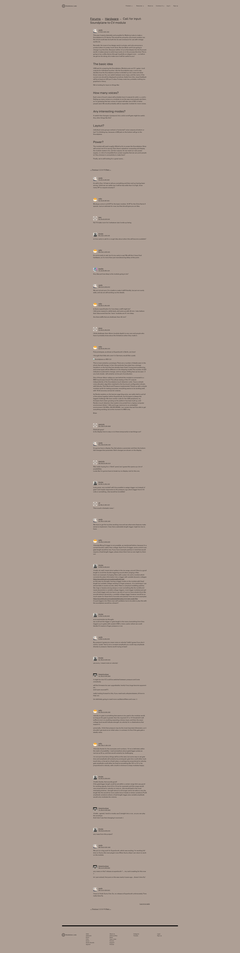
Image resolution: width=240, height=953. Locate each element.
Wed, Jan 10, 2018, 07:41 (104, 287)
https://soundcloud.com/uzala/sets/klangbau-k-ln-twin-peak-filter (115, 599)
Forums (95, 18)
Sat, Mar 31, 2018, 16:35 (104, 305)
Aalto (87, 934)
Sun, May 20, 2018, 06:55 (104, 676)
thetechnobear (103, 674)
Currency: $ (159, 6)
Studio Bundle (90, 942)
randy (100, 30)
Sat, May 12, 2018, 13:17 (104, 504)
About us (150, 6)
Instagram (136, 934)
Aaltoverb (88, 936)
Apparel (88, 944)
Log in (168, 6)
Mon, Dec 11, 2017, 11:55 (104, 235)
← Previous (94, 170)
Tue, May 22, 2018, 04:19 (104, 778)
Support (112, 942)
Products (128, 6)
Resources (139, 6)
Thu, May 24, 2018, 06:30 (104, 810)
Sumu (87, 941)
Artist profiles (113, 936)
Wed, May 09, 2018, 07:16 (104, 463)
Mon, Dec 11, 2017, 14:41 (104, 252)
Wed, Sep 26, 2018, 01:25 (104, 830)
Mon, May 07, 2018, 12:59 (104, 444)
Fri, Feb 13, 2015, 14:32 (103, 32)
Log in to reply (145, 904)
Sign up (175, 6)
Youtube (135, 936)
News (111, 937)
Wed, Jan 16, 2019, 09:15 (104, 890)
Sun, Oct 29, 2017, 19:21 (104, 200)
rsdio (100, 199)
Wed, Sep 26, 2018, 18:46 (104, 847)
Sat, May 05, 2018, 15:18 (104, 348)
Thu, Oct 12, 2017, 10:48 (103, 179)
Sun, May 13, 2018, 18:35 (104, 521)
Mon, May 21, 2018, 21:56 (104, 745)
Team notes (113, 939)
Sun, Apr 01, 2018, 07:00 (104, 330)
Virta (87, 939)
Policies (112, 944)
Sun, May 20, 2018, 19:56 (104, 712)
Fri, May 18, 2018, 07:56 (104, 639)
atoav (100, 328)
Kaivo (87, 937)
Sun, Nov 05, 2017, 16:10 (104, 219)
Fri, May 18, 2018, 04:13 (104, 567)
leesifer (101, 269)
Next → (108, 170)
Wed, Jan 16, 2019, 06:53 (104, 868)
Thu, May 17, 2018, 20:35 (104, 542)
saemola (101, 424)
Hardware (112, 18)
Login (158, 934)
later (100, 217)
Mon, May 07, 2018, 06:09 (104, 426)
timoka (100, 234)
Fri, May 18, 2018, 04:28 (104, 616)
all (99, 503)
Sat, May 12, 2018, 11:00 (104, 484)
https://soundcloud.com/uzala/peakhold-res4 (108, 579)
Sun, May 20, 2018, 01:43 (104, 659)
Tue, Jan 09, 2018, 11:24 (104, 270)
